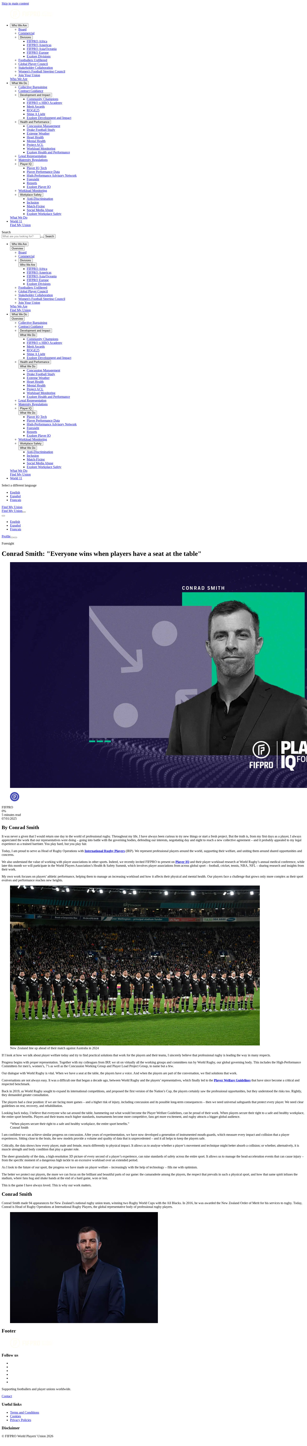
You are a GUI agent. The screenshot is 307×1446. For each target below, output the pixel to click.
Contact (7, 1396)
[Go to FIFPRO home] (153, 14)
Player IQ (182, 862)
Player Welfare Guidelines (232, 1080)
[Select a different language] (3, 515)
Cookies (15, 1416)
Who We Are (19, 25)
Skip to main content (15, 3)
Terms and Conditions (24, 1412)
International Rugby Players (105, 851)
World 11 (16, 221)
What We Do (19, 83)
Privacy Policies (20, 1420)
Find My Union (20, 225)
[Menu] (12, 537)
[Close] (15, 537)
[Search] (24, 512)
